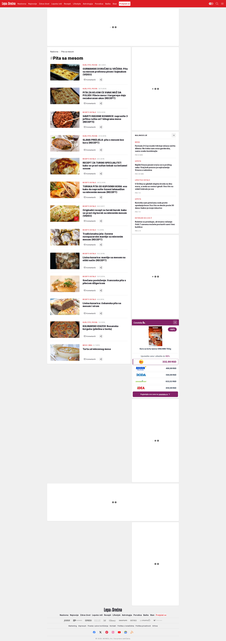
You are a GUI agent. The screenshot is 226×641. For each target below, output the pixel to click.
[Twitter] (100, 632)
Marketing (73, 626)
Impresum (82, 626)
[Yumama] (145, 620)
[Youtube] (119, 632)
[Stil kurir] (104, 620)
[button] (90, 80)
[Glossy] (112, 620)
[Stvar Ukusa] (157, 620)
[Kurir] (67, 620)
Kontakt (113, 626)
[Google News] (125, 632)
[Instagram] (113, 632)
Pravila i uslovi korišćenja (98, 626)
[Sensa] (133, 620)
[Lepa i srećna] (8, 3)
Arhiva (155, 626)
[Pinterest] (106, 632)
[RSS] (131, 632)
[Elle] (97, 620)
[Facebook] (94, 632)
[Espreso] (88, 620)
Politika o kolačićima (126, 626)
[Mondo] (77, 620)
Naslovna (54, 52)
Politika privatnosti (143, 626)
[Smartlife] (123, 620)
